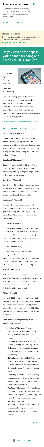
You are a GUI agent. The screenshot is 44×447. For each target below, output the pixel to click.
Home (5, 22)
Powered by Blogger (23, 440)
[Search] (34, 4)
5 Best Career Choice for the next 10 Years (20, 122)
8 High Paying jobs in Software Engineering (20, 128)
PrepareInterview (16, 4)
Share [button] (35, 423)
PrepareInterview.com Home (14, 42)
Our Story (18, 22)
